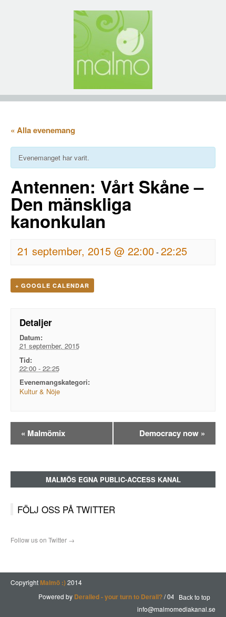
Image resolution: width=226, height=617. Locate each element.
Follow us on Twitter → (43, 539)
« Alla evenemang (43, 130)
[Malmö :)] (113, 49)
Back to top (194, 597)
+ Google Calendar (52, 285)
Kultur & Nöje (39, 391)
